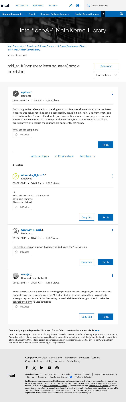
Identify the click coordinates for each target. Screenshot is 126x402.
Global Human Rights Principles (47, 390)
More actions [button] (103, 75)
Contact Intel (56, 357)
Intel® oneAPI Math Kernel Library (24, 49)
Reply (106, 144)
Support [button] (38, 5)
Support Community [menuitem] (12, 14)
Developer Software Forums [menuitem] (53, 13)
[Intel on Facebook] (26, 368)
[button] (112, 93)
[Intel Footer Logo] (11, 375)
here (96, 330)
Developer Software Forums (40, 46)
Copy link (87, 217)
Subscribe (106, 66)
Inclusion (59, 361)
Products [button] (22, 5)
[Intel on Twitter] (34, 368)
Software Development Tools (71, 46)
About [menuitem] (32, 13)
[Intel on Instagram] (57, 368)
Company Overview (36, 357)
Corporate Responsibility (39, 361)
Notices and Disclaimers (98, 385)
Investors (84, 357)
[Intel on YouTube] (49, 368)
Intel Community (16, 46)
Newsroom (71, 357)
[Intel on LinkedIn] (41, 368)
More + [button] (53, 5)
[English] (77, 5)
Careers (95, 357)
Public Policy (74, 361)
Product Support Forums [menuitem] (87, 13)
